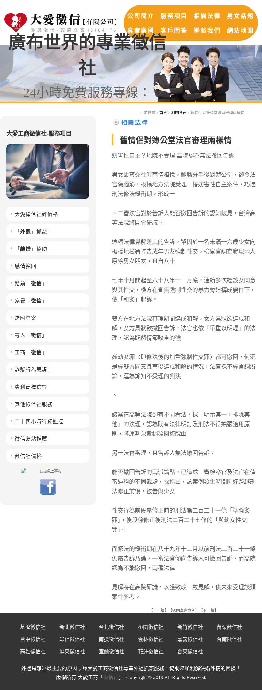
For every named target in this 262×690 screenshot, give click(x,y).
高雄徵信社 (33, 651)
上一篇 (159, 610)
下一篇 (208, 610)
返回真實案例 (183, 610)
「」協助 (31, 249)
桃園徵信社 (151, 627)
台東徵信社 (190, 651)
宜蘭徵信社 (111, 651)
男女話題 (240, 16)
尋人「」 (31, 335)
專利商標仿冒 (31, 387)
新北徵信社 (72, 627)
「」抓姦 (31, 231)
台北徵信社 (111, 627)
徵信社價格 (28, 456)
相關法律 (207, 16)
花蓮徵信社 (151, 651)
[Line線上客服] (47, 471)
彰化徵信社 (72, 639)
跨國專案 (25, 318)
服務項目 (174, 16)
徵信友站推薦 (31, 439)
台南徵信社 (229, 639)
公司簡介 (140, 16)
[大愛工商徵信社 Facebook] (48, 493)
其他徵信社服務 (34, 404)
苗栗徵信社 (229, 627)
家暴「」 (31, 300)
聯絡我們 (207, 30)
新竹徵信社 (190, 627)
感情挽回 (25, 266)
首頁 (163, 113)
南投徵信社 (111, 639)
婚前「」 (31, 283)
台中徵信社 (33, 639)
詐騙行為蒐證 (31, 369)
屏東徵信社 (72, 651)
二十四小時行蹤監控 (39, 421)
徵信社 (111, 677)
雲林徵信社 (151, 639)
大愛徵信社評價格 (36, 214)
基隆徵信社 (33, 627)
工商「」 (31, 352)
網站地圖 (240, 30)
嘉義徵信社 (190, 639)
